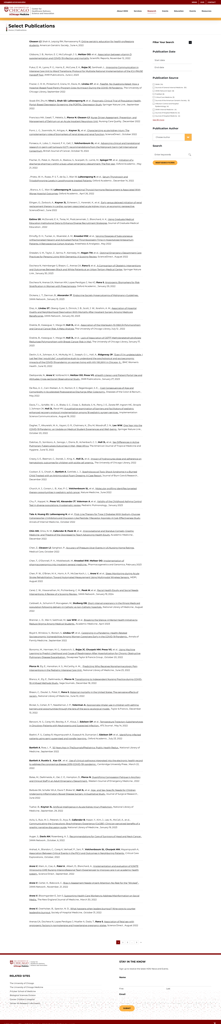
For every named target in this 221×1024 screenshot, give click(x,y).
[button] (172, 42)
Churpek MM (93, 649)
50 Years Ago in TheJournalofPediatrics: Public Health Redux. (86, 747)
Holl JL (70, 325)
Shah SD (62, 100)
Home (11, 30)
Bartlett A (60, 471)
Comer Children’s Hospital (22, 999)
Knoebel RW (81, 236)
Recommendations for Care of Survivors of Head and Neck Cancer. (105, 836)
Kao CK (57, 760)
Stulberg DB (80, 603)
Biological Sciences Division (23, 995)
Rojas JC (86, 67)
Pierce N (71, 117)
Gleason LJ (35, 41)
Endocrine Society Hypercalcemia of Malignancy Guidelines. (105, 295)
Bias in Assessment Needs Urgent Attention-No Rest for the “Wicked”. (101, 883)
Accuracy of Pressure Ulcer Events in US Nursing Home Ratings (100, 548)
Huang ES (43, 514)
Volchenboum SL (84, 143)
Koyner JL (74, 130)
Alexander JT (64, 295)
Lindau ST (87, 84)
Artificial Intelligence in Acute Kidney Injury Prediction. (82, 807)
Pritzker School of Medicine (23, 991)
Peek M (71, 531)
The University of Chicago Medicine (26, 987)
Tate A (33, 514)
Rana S (86, 265)
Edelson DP (86, 721)
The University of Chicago (22, 983)
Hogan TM (87, 253)
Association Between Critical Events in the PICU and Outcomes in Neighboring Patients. (76, 853)
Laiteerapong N (76, 100)
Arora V (50, 375)
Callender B (59, 531)
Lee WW (117, 425)
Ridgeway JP (105, 354)
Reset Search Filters (165, 163)
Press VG (89, 375)
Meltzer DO (84, 54)
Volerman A (83, 501)
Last (168, 988)
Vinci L (52, 100)
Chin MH (34, 531)
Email (122, 994)
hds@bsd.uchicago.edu (14, 2)
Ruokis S (46, 760)
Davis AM (45, 836)
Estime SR (35, 219)
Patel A (61, 866)
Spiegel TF (106, 160)
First (121, 988)
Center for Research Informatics (25, 1003)
